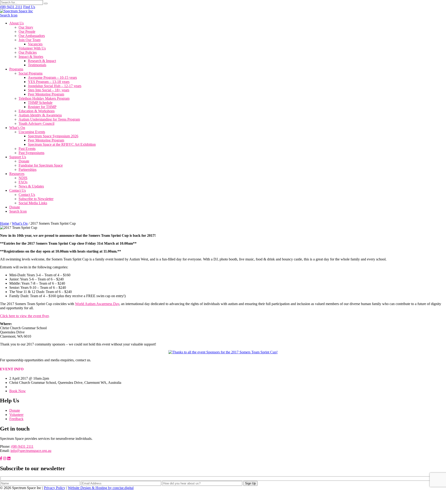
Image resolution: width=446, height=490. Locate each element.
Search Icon (8, 15)
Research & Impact (42, 61)
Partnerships (27, 169)
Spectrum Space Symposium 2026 (53, 136)
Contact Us (17, 190)
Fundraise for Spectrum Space (41, 165)
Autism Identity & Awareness (40, 115)
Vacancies (35, 44)
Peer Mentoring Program (46, 94)
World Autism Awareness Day (97, 304)
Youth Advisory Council (36, 123)
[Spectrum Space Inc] (16, 11)
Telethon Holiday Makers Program (44, 98)
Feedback (16, 419)
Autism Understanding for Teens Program (49, 119)
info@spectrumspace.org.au (30, 451)
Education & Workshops (37, 111)
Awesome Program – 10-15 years (52, 77)
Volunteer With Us (32, 48)
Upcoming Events (32, 132)
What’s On (17, 128)
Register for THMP (42, 107)
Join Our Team (29, 40)
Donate (24, 161)
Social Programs (31, 73)
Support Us (17, 157)
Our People (27, 31)
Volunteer (16, 415)
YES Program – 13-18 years (48, 82)
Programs (16, 69)
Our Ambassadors (32, 36)
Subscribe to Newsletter (36, 199)
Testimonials (37, 65)
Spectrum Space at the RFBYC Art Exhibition (62, 144)
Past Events (27, 149)
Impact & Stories (31, 57)
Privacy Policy (54, 488)
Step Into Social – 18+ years (48, 90)
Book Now (17, 391)
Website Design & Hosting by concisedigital (101, 488)
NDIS (23, 178)
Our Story (26, 27)
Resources (16, 174)
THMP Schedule (40, 103)
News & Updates (31, 186)
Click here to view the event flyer (24, 316)
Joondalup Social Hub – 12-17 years (54, 86)
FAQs (23, 182)
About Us (16, 23)
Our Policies (28, 52)
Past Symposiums (31, 153)
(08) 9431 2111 (22, 446)
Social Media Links (33, 203)
